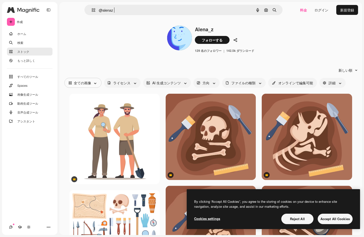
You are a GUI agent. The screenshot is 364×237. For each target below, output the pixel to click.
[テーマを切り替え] (29, 227)
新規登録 (347, 9)
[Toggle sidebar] (48, 10)
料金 (303, 9)
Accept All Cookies (335, 218)
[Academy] (20, 227)
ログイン (321, 9)
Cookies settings (207, 218)
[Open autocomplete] (91, 10)
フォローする (212, 39)
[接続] (11, 227)
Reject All (297, 218)
